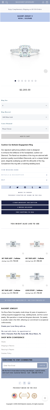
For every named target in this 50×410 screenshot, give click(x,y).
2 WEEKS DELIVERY (25, 207)
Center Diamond (6, 123)
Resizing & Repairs (7, 349)
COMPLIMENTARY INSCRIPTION (25, 202)
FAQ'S (3, 342)
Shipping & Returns (7, 346)
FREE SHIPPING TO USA (25, 212)
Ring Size (4, 100)
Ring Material (6, 112)
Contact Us (7, 375)
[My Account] (43, 2)
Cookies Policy (6, 353)
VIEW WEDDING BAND (10, 170)
